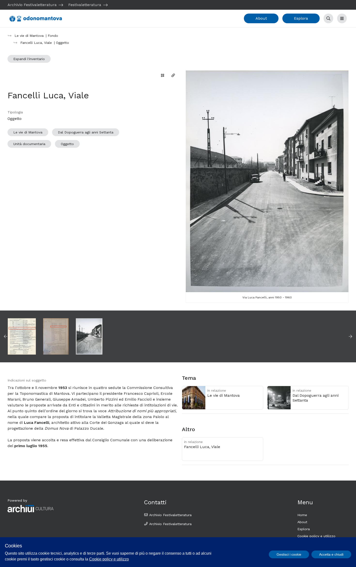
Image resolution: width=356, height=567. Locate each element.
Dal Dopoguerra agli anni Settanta (85, 132)
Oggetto (67, 144)
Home (302, 515)
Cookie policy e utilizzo (316, 536)
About (261, 18)
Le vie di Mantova (27, 132)
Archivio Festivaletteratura (32, 4)
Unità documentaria (29, 144)
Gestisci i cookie (289, 554)
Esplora (301, 18)
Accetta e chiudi (331, 554)
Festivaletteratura (84, 4)
